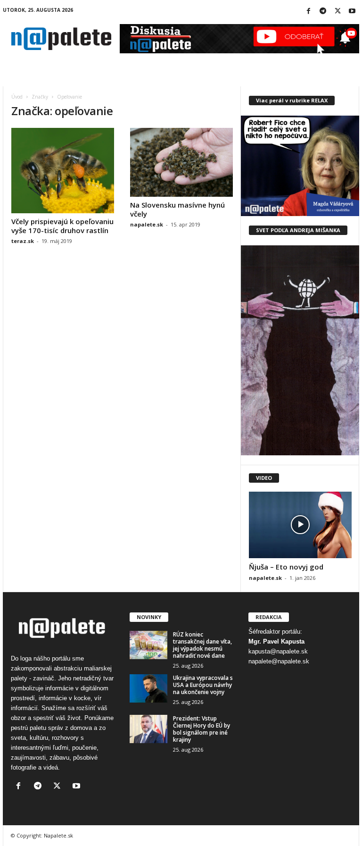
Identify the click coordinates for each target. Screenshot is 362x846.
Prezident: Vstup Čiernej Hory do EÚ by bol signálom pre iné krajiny (201, 729)
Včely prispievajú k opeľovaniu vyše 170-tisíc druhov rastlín (62, 226)
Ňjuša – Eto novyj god (286, 566)
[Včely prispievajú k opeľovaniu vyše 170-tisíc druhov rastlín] (62, 170)
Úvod (17, 96)
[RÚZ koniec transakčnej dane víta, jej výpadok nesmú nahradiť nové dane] (148, 645)
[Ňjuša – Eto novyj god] (300, 525)
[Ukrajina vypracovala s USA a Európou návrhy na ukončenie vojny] (148, 688)
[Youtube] (352, 11)
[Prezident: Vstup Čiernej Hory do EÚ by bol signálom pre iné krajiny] (148, 729)
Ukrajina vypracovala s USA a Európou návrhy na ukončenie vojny (203, 685)
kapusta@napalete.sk (278, 651)
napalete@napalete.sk (278, 661)
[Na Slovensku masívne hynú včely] (181, 162)
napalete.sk (146, 224)
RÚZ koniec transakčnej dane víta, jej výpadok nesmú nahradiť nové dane (202, 645)
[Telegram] (323, 11)
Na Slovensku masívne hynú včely (177, 209)
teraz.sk (22, 240)
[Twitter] (337, 11)
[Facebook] (308, 11)
